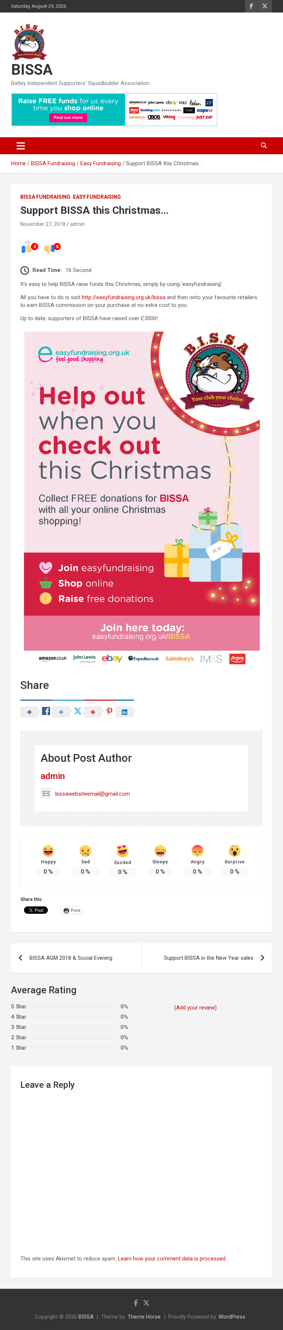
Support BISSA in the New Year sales (209, 958)
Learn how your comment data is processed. (172, 1258)
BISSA (32, 69)
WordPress (232, 1316)
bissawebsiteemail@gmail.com (92, 793)
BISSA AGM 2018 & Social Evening (70, 958)
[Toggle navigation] (21, 145)
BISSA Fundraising (45, 197)
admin (77, 224)
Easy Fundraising (97, 197)
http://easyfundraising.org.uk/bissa (123, 297)
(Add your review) (195, 1007)
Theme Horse (144, 1316)
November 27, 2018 (43, 224)
